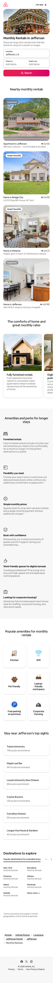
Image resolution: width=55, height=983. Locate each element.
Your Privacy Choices (35, 969)
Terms (20, 969)
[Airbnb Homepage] (5, 4)
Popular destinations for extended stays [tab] (22, 859)
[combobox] (26, 54)
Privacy (11, 969)
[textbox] (15, 64)
